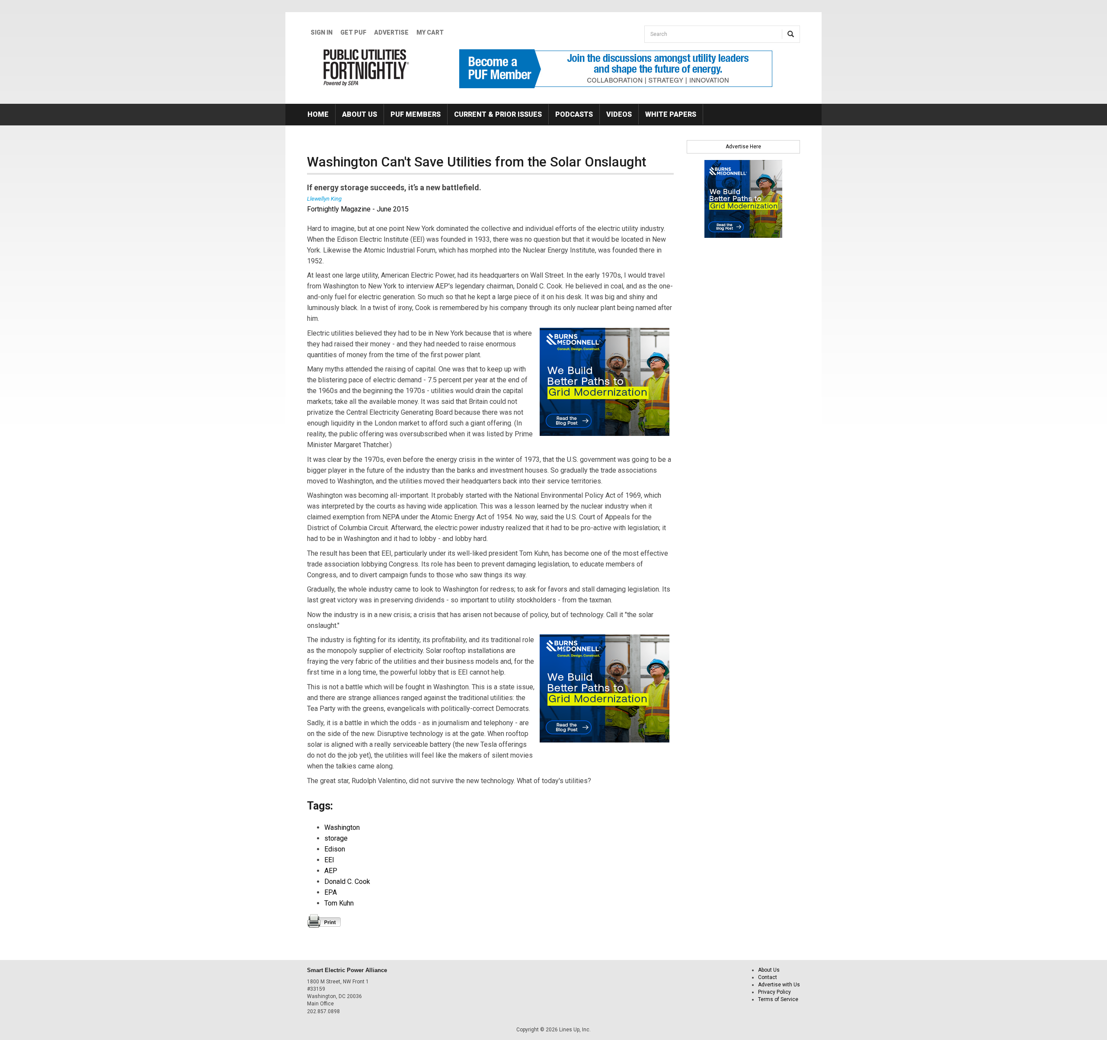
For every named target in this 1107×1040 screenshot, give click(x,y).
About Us (359, 114)
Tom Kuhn (339, 903)
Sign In (321, 32)
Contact (767, 977)
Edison (334, 849)
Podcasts (574, 114)
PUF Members (415, 114)
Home (318, 114)
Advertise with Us (779, 985)
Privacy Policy (774, 992)
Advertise (391, 32)
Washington (342, 827)
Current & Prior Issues (498, 114)
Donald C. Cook (347, 881)
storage (336, 838)
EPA (330, 892)
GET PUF (353, 32)
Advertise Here (743, 147)
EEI (329, 860)
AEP (330, 871)
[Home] (366, 67)
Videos (619, 114)
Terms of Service (778, 999)
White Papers (670, 114)
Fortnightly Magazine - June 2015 (358, 209)
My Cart (430, 32)
